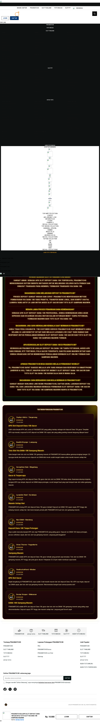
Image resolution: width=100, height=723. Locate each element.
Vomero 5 (50, 222)
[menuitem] (50, 24)
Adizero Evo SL (50, 235)
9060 (50, 248)
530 (50, 241)
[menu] (50, 139)
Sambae (50, 233)
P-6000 (50, 221)
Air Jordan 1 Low (50, 217)
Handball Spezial (50, 228)
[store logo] (11, 13)
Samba (50, 230)
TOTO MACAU (58, 8)
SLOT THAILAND (46, 8)
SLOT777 (67, 8)
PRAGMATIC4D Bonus (44, 649)
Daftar (14, 18)
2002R (50, 244)
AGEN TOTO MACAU (78, 634)
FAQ (39, 646)
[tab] (50, 22)
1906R (50, 246)
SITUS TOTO (31, 634)
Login (5, 18)
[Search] (94, 13)
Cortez (50, 215)
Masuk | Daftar (22, 8)
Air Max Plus (50, 219)
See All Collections (50, 224)
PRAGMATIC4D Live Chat (45, 653)
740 (50, 242)
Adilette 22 (50, 232)
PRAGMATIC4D (34, 8)
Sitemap (40, 656)
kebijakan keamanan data (46, 682)
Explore (3, 22)
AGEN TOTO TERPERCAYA (88, 667)
